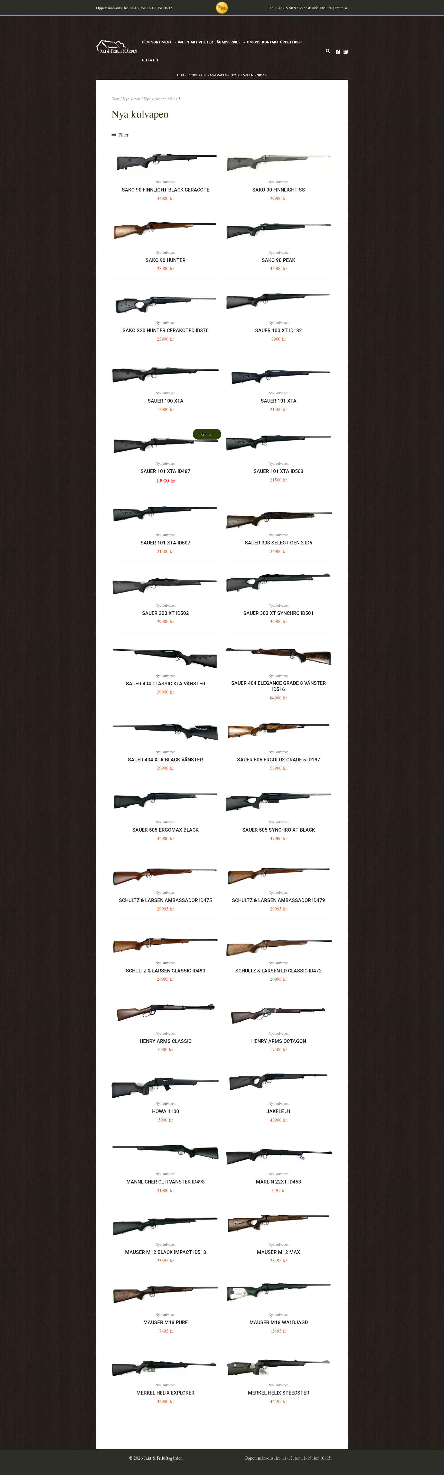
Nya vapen (131, 98)
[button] (174, 42)
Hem (115, 98)
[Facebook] (338, 51)
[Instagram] (345, 51)
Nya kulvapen (155, 98)
